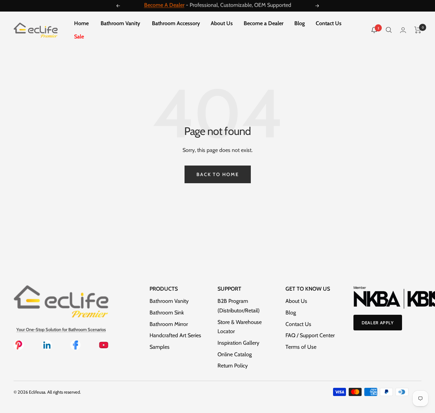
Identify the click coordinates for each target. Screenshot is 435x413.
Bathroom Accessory (176, 23)
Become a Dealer (263, 23)
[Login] (403, 30)
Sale (79, 36)
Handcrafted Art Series (175, 335)
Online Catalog (235, 354)
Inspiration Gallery (238, 343)
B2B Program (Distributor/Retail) (239, 306)
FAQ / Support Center (310, 335)
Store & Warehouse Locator (240, 327)
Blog (299, 23)
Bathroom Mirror (169, 324)
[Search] (389, 30)
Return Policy (233, 365)
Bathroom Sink (167, 312)
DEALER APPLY (378, 322)
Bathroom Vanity (120, 23)
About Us (222, 23)
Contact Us (329, 23)
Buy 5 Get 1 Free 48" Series (202, 6)
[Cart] (417, 30)
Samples (160, 347)
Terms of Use (300, 347)
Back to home (217, 174)
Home (81, 23)
